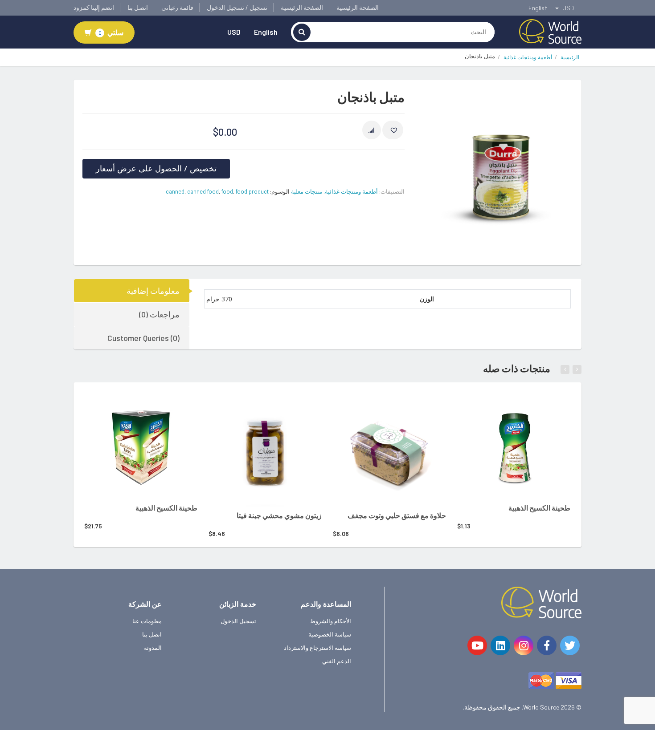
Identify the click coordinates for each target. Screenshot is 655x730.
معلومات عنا (147, 621)
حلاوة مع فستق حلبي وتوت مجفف (397, 515)
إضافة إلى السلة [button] (128, 406)
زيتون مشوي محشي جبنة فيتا (279, 515)
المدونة (153, 647)
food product (252, 191)
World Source (541, 707)
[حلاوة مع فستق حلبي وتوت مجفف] (389, 450)
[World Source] (550, 30)
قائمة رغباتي (177, 7)
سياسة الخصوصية (329, 634)
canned (175, 191)
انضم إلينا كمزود (94, 7)
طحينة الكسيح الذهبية (166, 507)
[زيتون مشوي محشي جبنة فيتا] (265, 450)
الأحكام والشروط (330, 621)
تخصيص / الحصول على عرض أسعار (156, 168)
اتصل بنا (137, 7)
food (227, 191)
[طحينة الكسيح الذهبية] (140, 446)
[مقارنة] (371, 130)
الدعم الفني (336, 661)
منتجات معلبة (306, 191)
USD (234, 32)
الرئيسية (570, 57)
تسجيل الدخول (238, 621)
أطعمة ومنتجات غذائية (528, 57)
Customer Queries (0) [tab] (143, 338)
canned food (203, 191)
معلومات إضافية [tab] (153, 291)
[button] (392, 130)
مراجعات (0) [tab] (159, 314)
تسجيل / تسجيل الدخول (237, 7)
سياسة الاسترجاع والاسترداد (317, 647)
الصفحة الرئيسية (357, 7)
